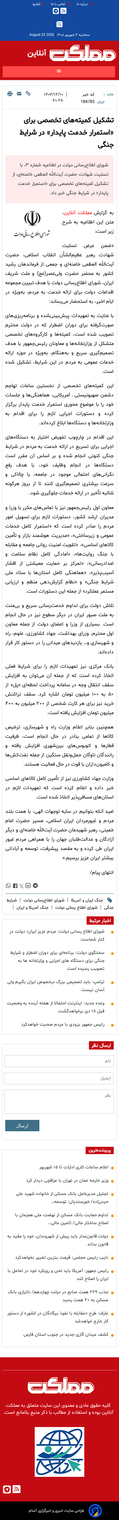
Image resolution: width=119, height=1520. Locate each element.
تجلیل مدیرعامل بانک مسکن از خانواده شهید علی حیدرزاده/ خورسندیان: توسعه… (62, 1198)
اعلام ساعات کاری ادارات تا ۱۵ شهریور (73, 1167)
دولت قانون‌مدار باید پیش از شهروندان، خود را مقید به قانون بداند (57, 1240)
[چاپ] (10, 98)
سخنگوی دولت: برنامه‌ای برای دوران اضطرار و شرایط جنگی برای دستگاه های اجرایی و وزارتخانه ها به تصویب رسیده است (57, 961)
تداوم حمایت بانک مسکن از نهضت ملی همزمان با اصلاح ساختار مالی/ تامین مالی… (61, 1219)
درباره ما (83, 4)
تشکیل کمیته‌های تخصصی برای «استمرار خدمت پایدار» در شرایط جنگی (67, 133)
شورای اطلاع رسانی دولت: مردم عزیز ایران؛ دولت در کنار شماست (57, 935)
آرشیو (36, 4)
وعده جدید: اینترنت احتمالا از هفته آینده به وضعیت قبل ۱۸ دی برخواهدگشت (55, 1007)
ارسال (22, 1125)
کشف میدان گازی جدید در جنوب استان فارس (65, 1334)
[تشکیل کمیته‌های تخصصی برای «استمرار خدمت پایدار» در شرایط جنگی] (32, 224)
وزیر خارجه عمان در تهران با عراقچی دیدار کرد (67, 1180)
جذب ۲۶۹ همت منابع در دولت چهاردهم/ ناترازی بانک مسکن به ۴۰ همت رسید (58, 1296)
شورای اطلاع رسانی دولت (76, 908)
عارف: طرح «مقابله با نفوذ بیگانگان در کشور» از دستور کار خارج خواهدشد (57, 1317)
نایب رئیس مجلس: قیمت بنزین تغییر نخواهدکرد (61, 1257)
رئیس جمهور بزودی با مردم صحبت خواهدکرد (62, 1024)
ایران (100, 102)
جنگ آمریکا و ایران (32, 908)
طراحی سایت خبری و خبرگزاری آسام (56, 1510)
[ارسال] (19, 98)
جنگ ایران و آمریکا (86, 900)
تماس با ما (58, 4)
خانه (110, 94)
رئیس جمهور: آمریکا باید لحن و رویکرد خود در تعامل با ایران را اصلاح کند (58, 1275)
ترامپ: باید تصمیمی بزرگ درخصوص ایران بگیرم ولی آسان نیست (55, 986)
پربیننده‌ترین (100, 1150)
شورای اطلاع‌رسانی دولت (43, 900)
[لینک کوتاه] (28, 98)
